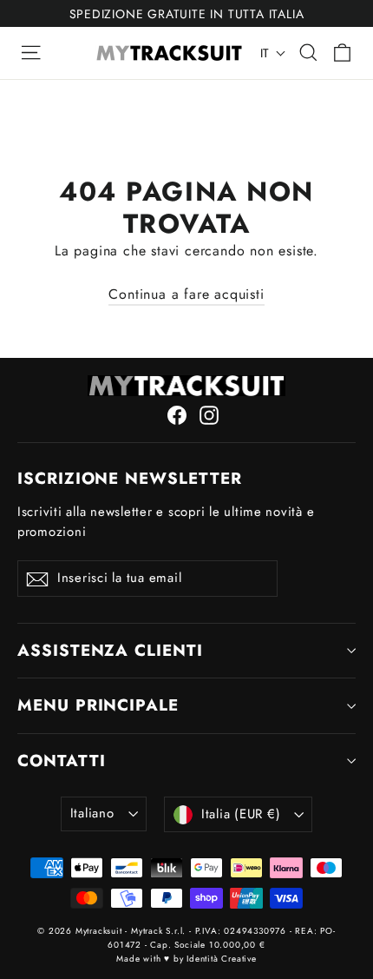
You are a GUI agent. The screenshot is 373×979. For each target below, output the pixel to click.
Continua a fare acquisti (186, 294)
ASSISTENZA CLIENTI (110, 650)
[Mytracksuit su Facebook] (176, 414)
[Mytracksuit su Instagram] (209, 414)
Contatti (61, 760)
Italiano (92, 813)
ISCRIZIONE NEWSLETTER (129, 477)
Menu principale (98, 705)
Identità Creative (221, 958)
